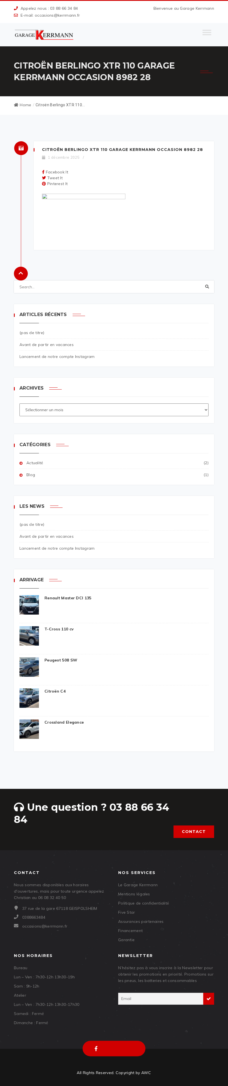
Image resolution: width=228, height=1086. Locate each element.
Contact (194, 831)
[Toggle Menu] (206, 35)
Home (25, 104)
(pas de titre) (31, 332)
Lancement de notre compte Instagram (57, 356)
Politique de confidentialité (143, 903)
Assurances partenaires (141, 921)
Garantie (126, 939)
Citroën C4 (55, 691)
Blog (30, 474)
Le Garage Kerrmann (138, 884)
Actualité (34, 462)
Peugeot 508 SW (60, 660)
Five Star (126, 912)
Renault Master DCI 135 (67, 597)
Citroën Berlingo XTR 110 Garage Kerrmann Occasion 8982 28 (122, 149)
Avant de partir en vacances (46, 344)
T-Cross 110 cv (59, 629)
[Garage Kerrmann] (44, 35)
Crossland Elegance (64, 722)
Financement (130, 930)
